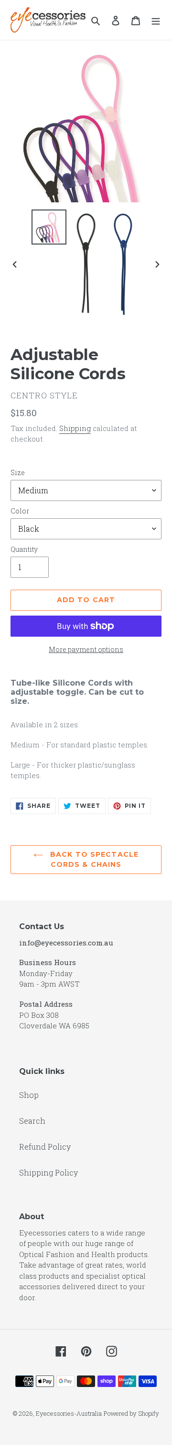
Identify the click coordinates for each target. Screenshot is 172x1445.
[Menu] (156, 19)
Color (20, 510)
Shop (29, 1095)
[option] (48, 227)
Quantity (24, 549)
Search (32, 1121)
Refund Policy (45, 1147)
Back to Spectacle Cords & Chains (93, 859)
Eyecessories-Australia (69, 1413)
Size (18, 472)
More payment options (86, 649)
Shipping (75, 428)
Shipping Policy (48, 1172)
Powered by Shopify (131, 1413)
